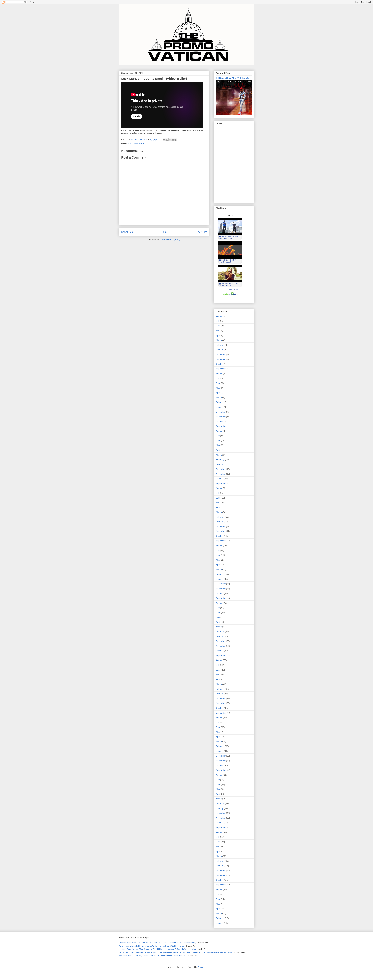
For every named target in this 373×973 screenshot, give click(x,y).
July (218, 321)
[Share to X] (169, 139)
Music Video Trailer (136, 143)
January (219, 349)
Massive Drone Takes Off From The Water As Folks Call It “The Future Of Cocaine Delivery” (158, 943)
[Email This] (164, 139)
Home (164, 232)
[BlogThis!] (167, 139)
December (221, 354)
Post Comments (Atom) (170, 239)
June (218, 326)
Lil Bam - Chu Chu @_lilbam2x (232, 78)
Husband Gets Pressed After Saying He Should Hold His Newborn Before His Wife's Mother (157, 949)
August (219, 316)
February (220, 345)
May (218, 330)
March (219, 340)
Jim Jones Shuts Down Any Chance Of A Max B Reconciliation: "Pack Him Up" (152, 955)
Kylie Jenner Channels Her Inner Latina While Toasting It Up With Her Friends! (152, 946)
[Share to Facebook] (172, 139)
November (221, 359)
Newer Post (127, 232)
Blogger (201, 967)
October (219, 364)
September (221, 369)
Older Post (201, 232)
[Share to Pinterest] (175, 139)
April (218, 335)
